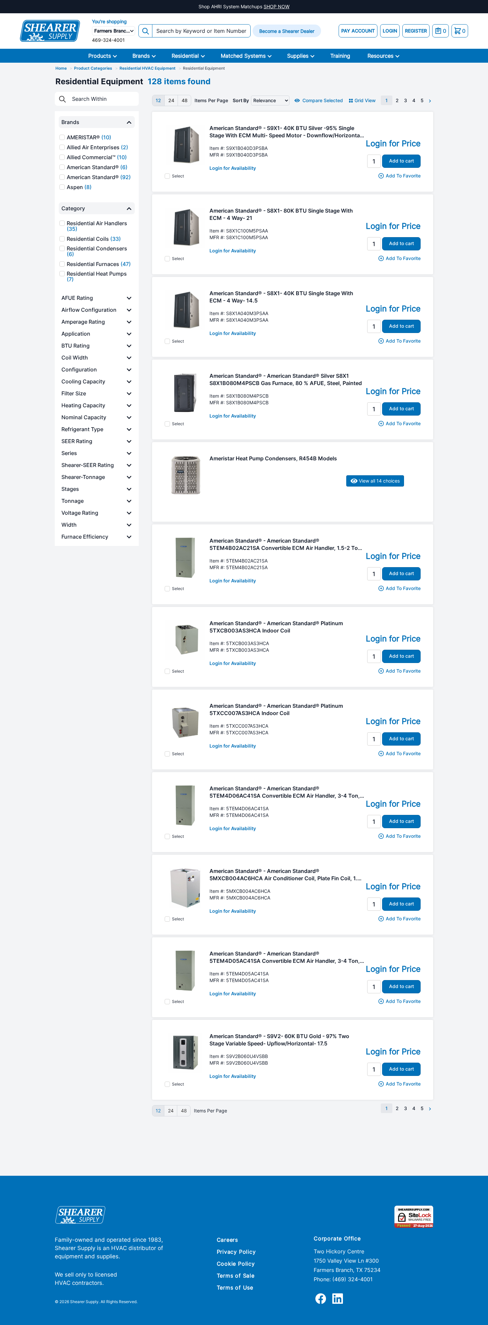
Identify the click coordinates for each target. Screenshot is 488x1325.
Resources (380, 55)
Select (178, 175)
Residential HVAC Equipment (148, 68)
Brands (141, 55)
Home (61, 68)
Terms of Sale (236, 1275)
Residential (185, 55)
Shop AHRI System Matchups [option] (244, 6)
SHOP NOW (276, 6)
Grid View (365, 100)
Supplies (297, 55)
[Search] (145, 30)
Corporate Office (337, 1238)
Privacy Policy (236, 1251)
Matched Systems (243, 55)
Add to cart (401, 161)
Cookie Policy (236, 1263)
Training (340, 55)
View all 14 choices (379, 481)
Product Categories (93, 68)
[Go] (62, 99)
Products (99, 55)
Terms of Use (235, 1287)
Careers (227, 1239)
